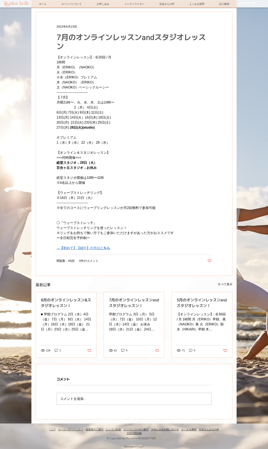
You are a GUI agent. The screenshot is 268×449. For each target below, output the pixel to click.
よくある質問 (188, 429)
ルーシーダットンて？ (70, 429)
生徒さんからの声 (209, 429)
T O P (52, 429)
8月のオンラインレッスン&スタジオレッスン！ (66, 302)
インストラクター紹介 (136, 429)
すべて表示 (225, 284)
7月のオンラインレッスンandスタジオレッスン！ (134, 302)
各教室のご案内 (94, 429)
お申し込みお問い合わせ (165, 429)
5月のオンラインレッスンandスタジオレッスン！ (202, 302)
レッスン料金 (113, 429)
